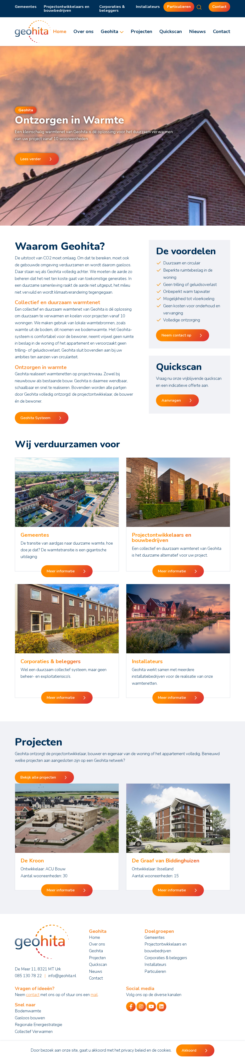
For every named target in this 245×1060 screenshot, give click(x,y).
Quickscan (170, 31)
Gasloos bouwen (30, 1018)
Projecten (141, 31)
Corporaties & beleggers (112, 8)
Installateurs (148, 6)
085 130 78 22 (28, 976)
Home (59, 31)
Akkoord (189, 1050)
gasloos (123, 265)
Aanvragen (171, 400)
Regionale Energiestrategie (38, 1024)
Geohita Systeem (35, 418)
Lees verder (30, 159)
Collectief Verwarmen (34, 1031)
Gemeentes (26, 6)
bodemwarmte (94, 329)
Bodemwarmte (28, 1011)
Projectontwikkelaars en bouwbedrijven (66, 8)
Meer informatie (61, 571)
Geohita (109, 31)
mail (94, 994)
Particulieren (179, 6)
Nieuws (197, 31)
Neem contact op (176, 335)
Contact (219, 6)
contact (32, 994)
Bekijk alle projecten (38, 777)
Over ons (83, 31)
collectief (30, 309)
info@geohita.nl (62, 976)
